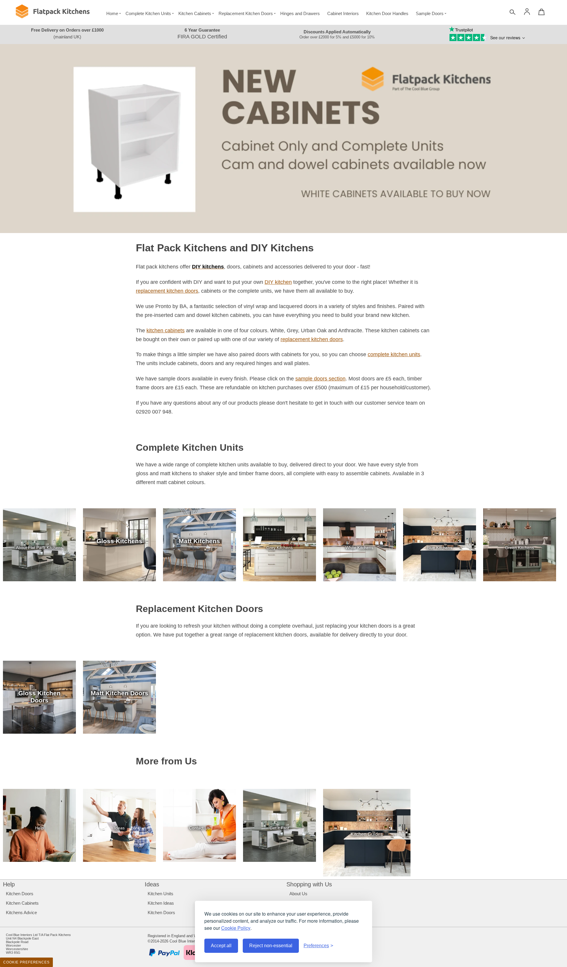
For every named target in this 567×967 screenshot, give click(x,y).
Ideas (152, 884)
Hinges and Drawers (300, 13)
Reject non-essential (270, 945)
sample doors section (320, 379)
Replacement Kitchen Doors (246, 13)
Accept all (221, 945)
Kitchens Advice (21, 912)
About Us (298, 893)
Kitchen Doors (19, 893)
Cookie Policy (235, 927)
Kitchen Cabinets (194, 13)
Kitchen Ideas (161, 903)
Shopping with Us (309, 884)
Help (9, 884)
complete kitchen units (394, 354)
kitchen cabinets (165, 330)
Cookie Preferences (26, 962)
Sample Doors (430, 13)
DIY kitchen (278, 282)
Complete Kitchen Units (148, 13)
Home (112, 13)
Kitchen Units (160, 893)
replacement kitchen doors (167, 291)
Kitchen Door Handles (387, 13)
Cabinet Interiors (343, 13)
